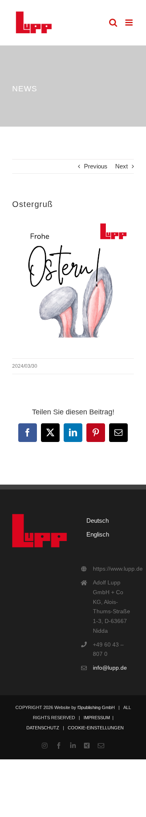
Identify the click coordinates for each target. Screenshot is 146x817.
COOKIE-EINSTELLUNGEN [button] (96, 727)
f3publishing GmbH (96, 707)
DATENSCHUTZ (42, 727)
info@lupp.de (110, 667)
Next (121, 166)
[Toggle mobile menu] (129, 22)
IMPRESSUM (97, 717)
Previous (95, 166)
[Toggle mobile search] (113, 22)
